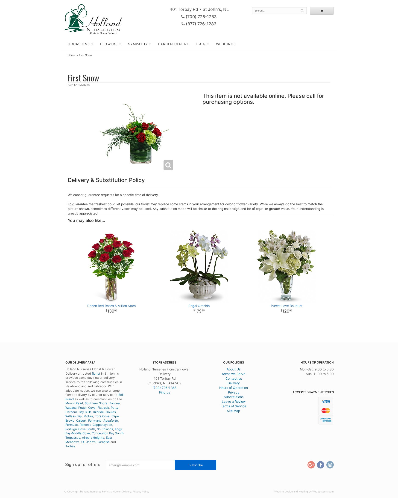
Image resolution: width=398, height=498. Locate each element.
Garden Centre (173, 44)
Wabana (70, 407)
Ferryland (95, 420)
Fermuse (71, 424)
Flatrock (103, 407)
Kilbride (98, 412)
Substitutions (233, 397)
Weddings (226, 44)
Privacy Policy (140, 491)
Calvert (81, 420)
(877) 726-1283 (201, 23)
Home (71, 55)
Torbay (70, 446)
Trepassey (72, 437)
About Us (233, 369)
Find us (164, 392)
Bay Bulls (85, 412)
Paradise (103, 442)
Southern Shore (96, 403)
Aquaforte (110, 420)
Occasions (79, 44)
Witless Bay (73, 416)
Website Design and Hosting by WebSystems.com (304, 491)
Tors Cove (102, 416)
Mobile (88, 416)
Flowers (109, 44)
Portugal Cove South (80, 429)
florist (96, 373)
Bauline (114, 403)
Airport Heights (93, 437)
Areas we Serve (233, 374)
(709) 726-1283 (200, 16)
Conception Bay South (108, 433)
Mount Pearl (74, 403)
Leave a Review (234, 401)
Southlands (105, 429)
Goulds (111, 412)
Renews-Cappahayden (96, 424)
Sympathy (138, 44)
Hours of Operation (233, 388)
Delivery (234, 383)
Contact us (233, 378)
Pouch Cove (87, 407)
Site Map (233, 411)
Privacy (233, 392)
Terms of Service (233, 406)
